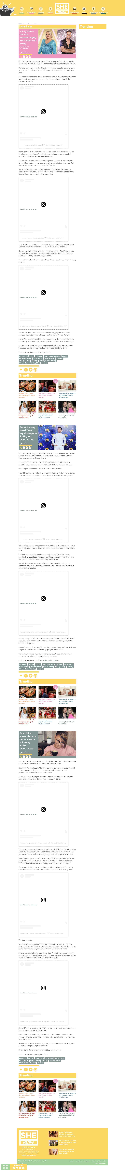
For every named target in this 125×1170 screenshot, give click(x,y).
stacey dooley (24, 361)
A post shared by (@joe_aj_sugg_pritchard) (33, 326)
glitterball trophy (25, 358)
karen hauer (38, 358)
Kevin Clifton (49, 358)
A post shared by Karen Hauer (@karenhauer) (33, 843)
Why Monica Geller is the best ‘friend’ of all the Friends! (47, 395)
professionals (36, 667)
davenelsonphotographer (49, 660)
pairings (59, 358)
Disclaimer (86, 1161)
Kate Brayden (25, 53)
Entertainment (31, 12)
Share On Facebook (24, 56)
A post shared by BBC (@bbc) (32, 145)
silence (44, 1060)
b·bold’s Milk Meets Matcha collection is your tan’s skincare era (67, 1134)
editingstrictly (45, 352)
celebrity (39, 356)
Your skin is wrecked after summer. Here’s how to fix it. (66, 1151)
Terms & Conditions (100, 1163)
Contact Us (79, 1161)
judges (59, 664)
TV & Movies (23, 48)
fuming (64, 356)
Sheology (20, 1163)
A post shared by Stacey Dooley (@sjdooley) (33, 933)
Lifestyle (50, 12)
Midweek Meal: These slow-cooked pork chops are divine (27, 395)
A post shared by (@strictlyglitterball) (33, 238)
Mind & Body (93, 12)
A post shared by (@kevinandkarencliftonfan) (33, 1021)
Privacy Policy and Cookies (99, 1161)
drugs (38, 664)
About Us (71, 1161)
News (84, 12)
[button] (7, 1168)
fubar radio (40, 1058)
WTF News (30, 439)
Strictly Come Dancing (48, 361)
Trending (30, 748)
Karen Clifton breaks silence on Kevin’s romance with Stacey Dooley (27, 739)
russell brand (48, 667)
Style (22, 12)
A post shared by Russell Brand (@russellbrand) (34, 632)
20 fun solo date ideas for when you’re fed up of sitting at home (27, 416)
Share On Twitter (27, 56)
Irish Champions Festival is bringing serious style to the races (67, 1142)
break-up (22, 1058)
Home (20, 23)
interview (49, 1058)
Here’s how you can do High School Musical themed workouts (46, 416)
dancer (30, 1058)
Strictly (34, 361)
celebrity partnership (52, 356)
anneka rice (23, 356)
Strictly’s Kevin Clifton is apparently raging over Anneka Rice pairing (27, 37)
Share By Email (30, 56)
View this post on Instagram (28, 116)
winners (41, 1063)
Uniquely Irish (103, 12)
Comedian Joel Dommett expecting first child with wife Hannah (66, 416)
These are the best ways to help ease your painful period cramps (67, 395)
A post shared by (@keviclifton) (33, 539)
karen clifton (59, 1058)
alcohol (31, 664)
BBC (31, 356)
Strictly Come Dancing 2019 (29, 363)
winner (44, 363)
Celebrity (41, 12)
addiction (22, 664)
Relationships (74, 12)
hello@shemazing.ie (29, 1155)
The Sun (52, 165)
